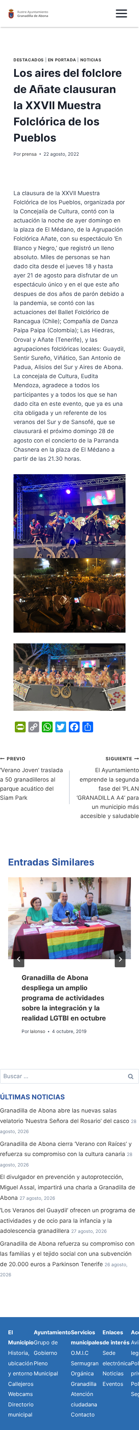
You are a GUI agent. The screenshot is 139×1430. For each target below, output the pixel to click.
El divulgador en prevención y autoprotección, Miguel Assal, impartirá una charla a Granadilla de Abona (67, 1187)
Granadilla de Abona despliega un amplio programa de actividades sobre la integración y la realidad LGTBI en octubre (64, 998)
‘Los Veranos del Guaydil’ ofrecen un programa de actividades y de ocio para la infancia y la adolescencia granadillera (67, 1220)
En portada (62, 59)
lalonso (37, 1031)
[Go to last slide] (18, 959)
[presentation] (69, 918)
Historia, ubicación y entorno (20, 1363)
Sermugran (85, 1363)
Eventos (113, 1383)
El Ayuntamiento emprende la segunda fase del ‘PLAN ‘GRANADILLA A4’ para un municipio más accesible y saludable (108, 788)
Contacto (83, 1414)
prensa (29, 154)
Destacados (28, 59)
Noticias (91, 59)
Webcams (20, 1394)
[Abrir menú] (121, 13)
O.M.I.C (80, 1352)
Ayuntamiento (52, 1332)
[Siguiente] (120, 959)
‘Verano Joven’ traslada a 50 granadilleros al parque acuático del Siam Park (31, 778)
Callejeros (20, 1383)
